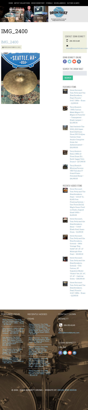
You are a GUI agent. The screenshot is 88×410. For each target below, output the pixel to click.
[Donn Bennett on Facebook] (65, 63)
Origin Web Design (67, 390)
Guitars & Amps (73, 3)
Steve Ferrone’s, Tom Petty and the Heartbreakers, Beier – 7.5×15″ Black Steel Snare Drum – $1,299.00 (39, 340)
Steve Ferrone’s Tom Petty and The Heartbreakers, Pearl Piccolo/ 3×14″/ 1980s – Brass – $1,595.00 (13, 322)
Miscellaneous (60, 3)
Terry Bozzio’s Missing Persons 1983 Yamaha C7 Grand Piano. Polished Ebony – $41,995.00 (13, 360)
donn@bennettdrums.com (77, 48)
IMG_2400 (9, 41)
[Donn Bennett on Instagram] (79, 63)
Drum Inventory (38, 3)
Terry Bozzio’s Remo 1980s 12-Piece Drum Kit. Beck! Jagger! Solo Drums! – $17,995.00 (77, 156)
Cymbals (49, 3)
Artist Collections (22, 3)
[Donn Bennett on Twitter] (69, 63)
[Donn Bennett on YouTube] (74, 63)
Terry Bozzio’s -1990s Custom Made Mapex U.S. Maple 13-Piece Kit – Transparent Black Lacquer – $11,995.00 (77, 115)
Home (11, 3)
